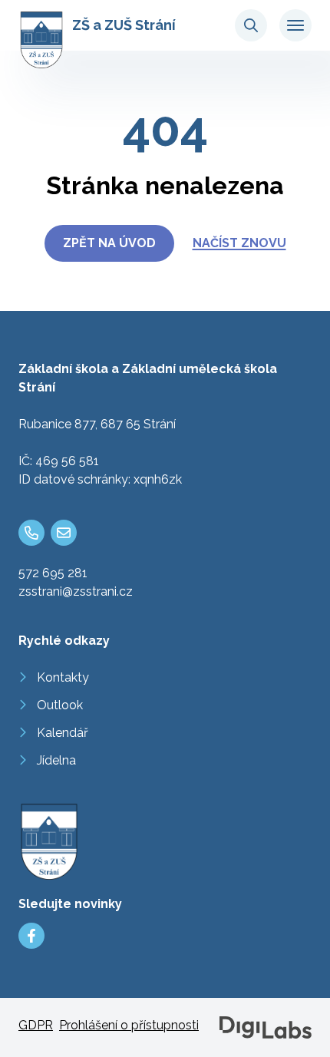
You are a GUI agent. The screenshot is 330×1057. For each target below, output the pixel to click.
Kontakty (63, 677)
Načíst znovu (239, 243)
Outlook (60, 705)
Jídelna (56, 760)
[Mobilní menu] (295, 25)
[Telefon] (31, 533)
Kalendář (62, 732)
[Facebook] (31, 936)
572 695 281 (52, 573)
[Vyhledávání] (251, 25)
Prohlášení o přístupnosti (129, 1025)
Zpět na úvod (109, 243)
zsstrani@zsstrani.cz (75, 591)
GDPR (35, 1025)
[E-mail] (64, 533)
